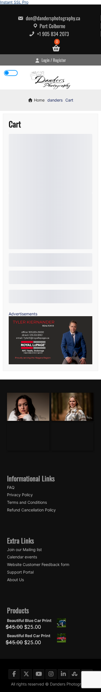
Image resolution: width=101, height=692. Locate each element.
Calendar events (22, 557)
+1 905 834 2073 (52, 33)
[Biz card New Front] (50, 362)
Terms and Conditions (27, 502)
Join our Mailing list (24, 549)
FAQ (11, 487)
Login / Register (53, 60)
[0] (53, 48)
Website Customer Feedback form (38, 564)
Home (39, 100)
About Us (15, 580)
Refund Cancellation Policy (31, 510)
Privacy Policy (20, 495)
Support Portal (20, 572)
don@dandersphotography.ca (52, 18)
